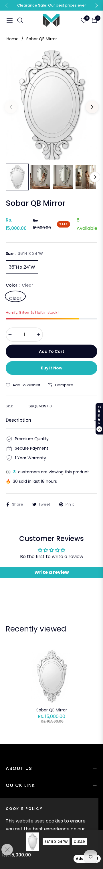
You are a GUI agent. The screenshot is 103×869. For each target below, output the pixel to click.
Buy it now (51, 368)
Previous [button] (11, 107)
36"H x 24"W (22, 267)
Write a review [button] (51, 572)
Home (13, 39)
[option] (51, 105)
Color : (19, 285)
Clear (15, 298)
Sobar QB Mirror (51, 710)
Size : (24, 253)
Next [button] (92, 107)
